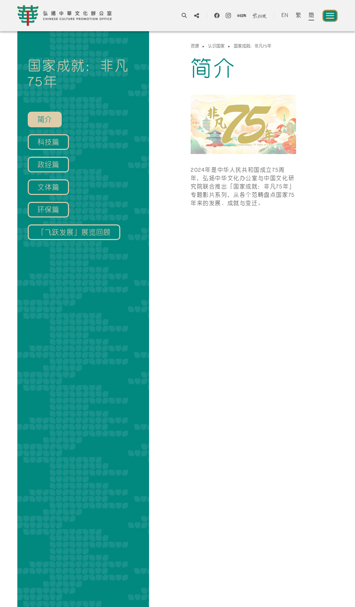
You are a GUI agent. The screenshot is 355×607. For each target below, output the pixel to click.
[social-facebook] (216, 15)
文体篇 (48, 188)
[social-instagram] (228, 15)
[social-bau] (260, 15)
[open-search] (184, 15)
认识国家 (216, 46)
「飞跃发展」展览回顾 (74, 233)
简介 (44, 120)
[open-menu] (330, 16)
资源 (195, 46)
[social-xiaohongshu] (241, 15)
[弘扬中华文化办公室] (64, 15)
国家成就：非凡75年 (252, 46)
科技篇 (48, 142)
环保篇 (48, 210)
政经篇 (48, 165)
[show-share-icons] (196, 15)
